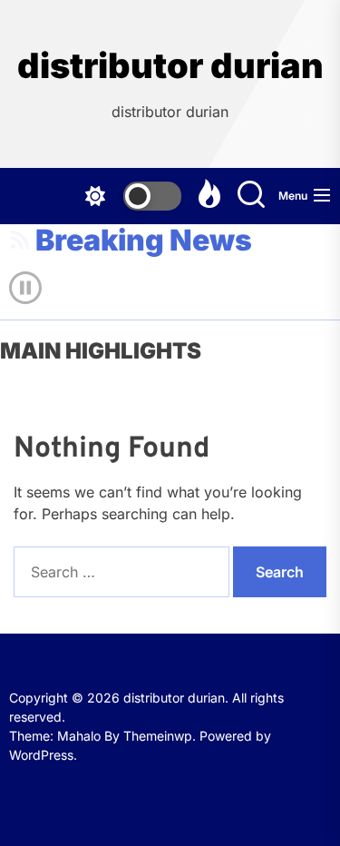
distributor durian (170, 65)
